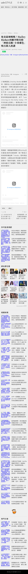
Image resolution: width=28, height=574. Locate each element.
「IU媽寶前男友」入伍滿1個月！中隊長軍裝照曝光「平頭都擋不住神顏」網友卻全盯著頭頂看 (14, 276)
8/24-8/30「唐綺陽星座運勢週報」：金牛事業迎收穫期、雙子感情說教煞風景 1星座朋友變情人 (14, 289)
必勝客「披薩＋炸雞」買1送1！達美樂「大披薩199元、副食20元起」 (18, 350)
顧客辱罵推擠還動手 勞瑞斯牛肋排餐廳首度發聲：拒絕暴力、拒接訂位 (18, 358)
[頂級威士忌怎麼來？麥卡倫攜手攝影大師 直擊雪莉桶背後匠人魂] (6, 439)
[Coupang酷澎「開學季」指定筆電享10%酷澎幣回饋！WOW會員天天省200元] (6, 391)
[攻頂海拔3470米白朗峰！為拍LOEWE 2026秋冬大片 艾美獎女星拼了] (6, 366)
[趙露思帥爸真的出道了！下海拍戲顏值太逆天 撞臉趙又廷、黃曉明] (6, 548)
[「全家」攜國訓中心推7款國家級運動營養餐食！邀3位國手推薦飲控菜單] (6, 415)
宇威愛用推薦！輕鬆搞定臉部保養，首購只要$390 (4, 301)
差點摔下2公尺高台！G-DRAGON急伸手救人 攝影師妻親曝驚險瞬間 (18, 487)
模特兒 (3, 208)
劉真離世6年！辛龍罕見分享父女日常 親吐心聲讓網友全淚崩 (18, 564)
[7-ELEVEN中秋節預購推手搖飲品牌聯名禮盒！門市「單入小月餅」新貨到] (6, 431)
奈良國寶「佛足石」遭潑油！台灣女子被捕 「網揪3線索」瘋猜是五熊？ (18, 524)
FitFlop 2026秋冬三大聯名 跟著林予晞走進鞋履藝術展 (19, 406)
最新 (2, 7)
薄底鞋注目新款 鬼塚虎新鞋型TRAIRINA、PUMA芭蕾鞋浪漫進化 (19, 374)
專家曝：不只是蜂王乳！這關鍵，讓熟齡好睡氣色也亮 (4, 276)
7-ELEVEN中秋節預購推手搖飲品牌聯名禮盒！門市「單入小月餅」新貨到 (18, 431)
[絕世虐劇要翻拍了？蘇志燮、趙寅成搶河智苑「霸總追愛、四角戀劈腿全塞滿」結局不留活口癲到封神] (6, 257)
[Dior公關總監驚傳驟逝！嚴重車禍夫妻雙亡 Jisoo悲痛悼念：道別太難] (6, 532)
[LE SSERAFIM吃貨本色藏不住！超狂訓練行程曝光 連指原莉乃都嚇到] (6, 496)
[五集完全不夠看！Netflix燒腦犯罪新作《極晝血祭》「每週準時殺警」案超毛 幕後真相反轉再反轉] (6, 249)
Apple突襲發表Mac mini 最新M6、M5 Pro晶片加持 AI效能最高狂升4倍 (19, 342)
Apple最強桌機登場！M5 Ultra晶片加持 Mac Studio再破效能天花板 (19, 326)
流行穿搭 (14, 7)
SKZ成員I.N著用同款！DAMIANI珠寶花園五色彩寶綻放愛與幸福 (19, 382)
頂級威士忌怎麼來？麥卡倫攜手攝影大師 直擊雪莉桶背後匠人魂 (19, 439)
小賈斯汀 (10, 208)
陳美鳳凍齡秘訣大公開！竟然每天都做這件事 (22, 276)
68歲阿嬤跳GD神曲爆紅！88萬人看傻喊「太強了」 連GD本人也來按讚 (19, 540)
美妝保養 (21, 7)
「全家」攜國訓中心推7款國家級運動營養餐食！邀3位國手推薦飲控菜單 (18, 415)
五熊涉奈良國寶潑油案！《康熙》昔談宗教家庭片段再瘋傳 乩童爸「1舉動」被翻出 (18, 241)
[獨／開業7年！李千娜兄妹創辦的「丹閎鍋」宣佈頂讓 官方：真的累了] (6, 479)
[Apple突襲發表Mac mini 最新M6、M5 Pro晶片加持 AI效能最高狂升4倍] (6, 342)
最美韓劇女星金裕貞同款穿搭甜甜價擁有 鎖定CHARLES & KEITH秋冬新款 (18, 456)
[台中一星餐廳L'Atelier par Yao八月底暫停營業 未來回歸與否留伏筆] (6, 399)
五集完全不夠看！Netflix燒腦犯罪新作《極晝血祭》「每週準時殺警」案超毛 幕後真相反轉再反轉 (19, 250)
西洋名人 (16, 33)
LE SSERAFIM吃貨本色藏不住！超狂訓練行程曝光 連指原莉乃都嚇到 (23, 301)
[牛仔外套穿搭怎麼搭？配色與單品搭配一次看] (6, 504)
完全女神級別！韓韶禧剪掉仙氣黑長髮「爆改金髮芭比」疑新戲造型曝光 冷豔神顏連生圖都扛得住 (19, 233)
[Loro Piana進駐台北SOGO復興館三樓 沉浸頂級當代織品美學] (6, 334)
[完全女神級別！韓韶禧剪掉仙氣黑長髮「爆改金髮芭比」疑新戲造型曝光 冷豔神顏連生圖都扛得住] (6, 233)
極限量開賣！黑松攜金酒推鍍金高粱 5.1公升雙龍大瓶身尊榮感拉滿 (18, 423)
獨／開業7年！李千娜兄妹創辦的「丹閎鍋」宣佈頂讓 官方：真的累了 (18, 479)
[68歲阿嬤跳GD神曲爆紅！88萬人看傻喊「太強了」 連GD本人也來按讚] (6, 540)
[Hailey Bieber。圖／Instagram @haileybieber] (14, 63)
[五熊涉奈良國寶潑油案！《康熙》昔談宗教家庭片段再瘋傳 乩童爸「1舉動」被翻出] (6, 241)
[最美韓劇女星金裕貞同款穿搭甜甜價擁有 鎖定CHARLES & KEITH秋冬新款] (6, 455)
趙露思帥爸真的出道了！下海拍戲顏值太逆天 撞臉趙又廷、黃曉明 (19, 548)
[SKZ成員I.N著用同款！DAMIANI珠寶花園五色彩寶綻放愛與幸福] (6, 382)
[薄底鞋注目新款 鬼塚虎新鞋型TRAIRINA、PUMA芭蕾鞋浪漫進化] (6, 374)
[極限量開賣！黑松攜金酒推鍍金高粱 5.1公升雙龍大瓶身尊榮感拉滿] (6, 423)
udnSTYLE (4, 33)
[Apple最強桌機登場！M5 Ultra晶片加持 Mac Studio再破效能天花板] (6, 326)
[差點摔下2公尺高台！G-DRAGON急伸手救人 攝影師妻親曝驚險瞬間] (6, 487)
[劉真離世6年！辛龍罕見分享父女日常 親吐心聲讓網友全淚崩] (6, 565)
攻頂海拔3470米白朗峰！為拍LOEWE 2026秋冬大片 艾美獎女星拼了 (18, 366)
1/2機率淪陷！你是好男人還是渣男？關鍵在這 (22, 289)
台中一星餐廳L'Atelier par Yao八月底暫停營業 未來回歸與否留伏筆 (18, 398)
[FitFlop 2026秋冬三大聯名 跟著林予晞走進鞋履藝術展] (6, 407)
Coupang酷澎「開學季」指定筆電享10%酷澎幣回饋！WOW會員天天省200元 (19, 391)
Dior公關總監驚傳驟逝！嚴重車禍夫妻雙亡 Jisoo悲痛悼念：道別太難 (19, 533)
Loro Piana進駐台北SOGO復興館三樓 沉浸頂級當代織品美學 (18, 334)
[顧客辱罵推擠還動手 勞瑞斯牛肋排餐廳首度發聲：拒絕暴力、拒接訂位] (6, 358)
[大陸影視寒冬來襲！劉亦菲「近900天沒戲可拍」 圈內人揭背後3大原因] (6, 557)
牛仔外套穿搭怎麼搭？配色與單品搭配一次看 (18, 502)
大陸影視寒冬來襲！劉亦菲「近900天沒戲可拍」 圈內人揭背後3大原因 (18, 556)
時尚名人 (7, 7)
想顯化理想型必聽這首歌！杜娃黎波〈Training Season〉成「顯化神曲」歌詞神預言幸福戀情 (14, 301)
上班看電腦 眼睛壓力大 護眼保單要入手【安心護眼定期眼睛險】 (4, 289)
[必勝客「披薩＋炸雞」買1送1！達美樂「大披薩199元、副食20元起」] (6, 350)
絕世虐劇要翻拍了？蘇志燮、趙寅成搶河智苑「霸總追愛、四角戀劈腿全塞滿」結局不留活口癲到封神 (18, 259)
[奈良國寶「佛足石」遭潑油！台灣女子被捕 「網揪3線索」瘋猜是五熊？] (6, 524)
